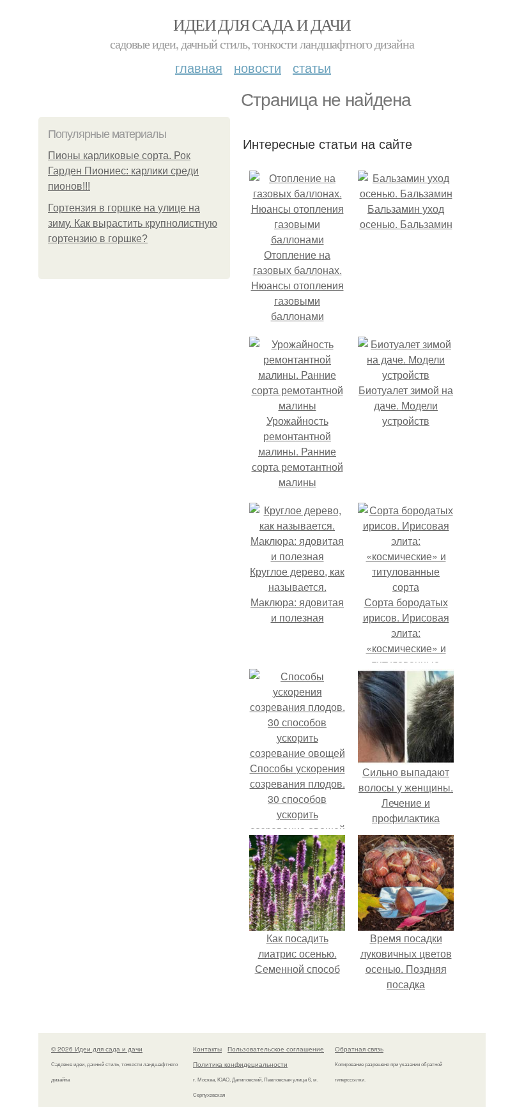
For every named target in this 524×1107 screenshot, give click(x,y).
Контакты (207, 1048)
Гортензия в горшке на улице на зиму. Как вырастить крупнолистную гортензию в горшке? (132, 223)
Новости (257, 67)
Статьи (312, 67)
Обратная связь (359, 1048)
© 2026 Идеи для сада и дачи (97, 1048)
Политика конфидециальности (240, 1064)
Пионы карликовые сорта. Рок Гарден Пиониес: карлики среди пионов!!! (123, 171)
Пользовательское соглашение (275, 1048)
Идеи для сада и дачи (261, 24)
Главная (198, 67)
